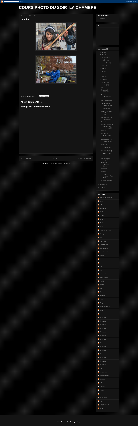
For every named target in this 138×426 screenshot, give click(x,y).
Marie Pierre (104, 277)
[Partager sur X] (44, 96)
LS (100, 259)
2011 (101, 184)
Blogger (79, 422)
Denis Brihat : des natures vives (107, 118)
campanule (103, 372)
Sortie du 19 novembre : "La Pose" (107, 176)
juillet (103, 68)
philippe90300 (104, 404)
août (103, 65)
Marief (102, 281)
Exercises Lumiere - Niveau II (105, 164)
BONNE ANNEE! (106, 180)
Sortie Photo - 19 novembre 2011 (107, 140)
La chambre (101, 18)
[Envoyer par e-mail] (40, 96)
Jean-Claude (104, 244)
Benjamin (103, 208)
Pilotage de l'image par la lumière (106, 135)
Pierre (102, 299)
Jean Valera (103, 241)
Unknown (103, 317)
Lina (101, 266)
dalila (101, 383)
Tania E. (102, 310)
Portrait (103, 131)
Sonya (102, 303)
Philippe (102, 295)
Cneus (102, 215)
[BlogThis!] (42, 96)
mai (103, 74)
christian (102, 379)
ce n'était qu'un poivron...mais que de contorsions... (106, 106)
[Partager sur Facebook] (46, 96)
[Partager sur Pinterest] (48, 96)
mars (103, 79)
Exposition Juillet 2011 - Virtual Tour (106, 112)
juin (103, 71)
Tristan (102, 314)
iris (101, 394)
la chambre (103, 397)
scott (101, 408)
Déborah (102, 219)
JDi (101, 237)
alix (101, 368)
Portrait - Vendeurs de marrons (106, 96)
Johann (102, 255)
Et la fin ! (104, 169)
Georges (102, 234)
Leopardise (103, 263)
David (101, 226)
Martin (102, 284)
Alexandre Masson (106, 197)
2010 (102, 187)
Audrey (102, 201)
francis (102, 390)
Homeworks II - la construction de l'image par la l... (107, 152)
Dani (101, 223)
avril (103, 76)
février (104, 82)
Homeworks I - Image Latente (106, 159)
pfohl (101, 401)
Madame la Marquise (105, 91)
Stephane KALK (105, 306)
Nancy (103, 87)
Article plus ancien (84, 158)
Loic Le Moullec (105, 274)
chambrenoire (104, 375)
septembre (105, 63)
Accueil (55, 158)
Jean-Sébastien (105, 252)
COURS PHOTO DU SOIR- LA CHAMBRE (57, 7)
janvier (104, 85)
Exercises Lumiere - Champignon (106, 145)
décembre (105, 57)
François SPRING (105, 230)
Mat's (101, 288)
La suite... (104, 171)
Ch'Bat (102, 212)
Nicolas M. (103, 292)
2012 (102, 55)
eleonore (102, 386)
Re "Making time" (106, 100)
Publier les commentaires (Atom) (60, 163)
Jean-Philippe (104, 248)
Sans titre (104, 122)
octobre (104, 60)
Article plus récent (27, 158)
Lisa (101, 270)
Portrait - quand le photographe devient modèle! (107, 126)
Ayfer (101, 204)
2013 (102, 52)
